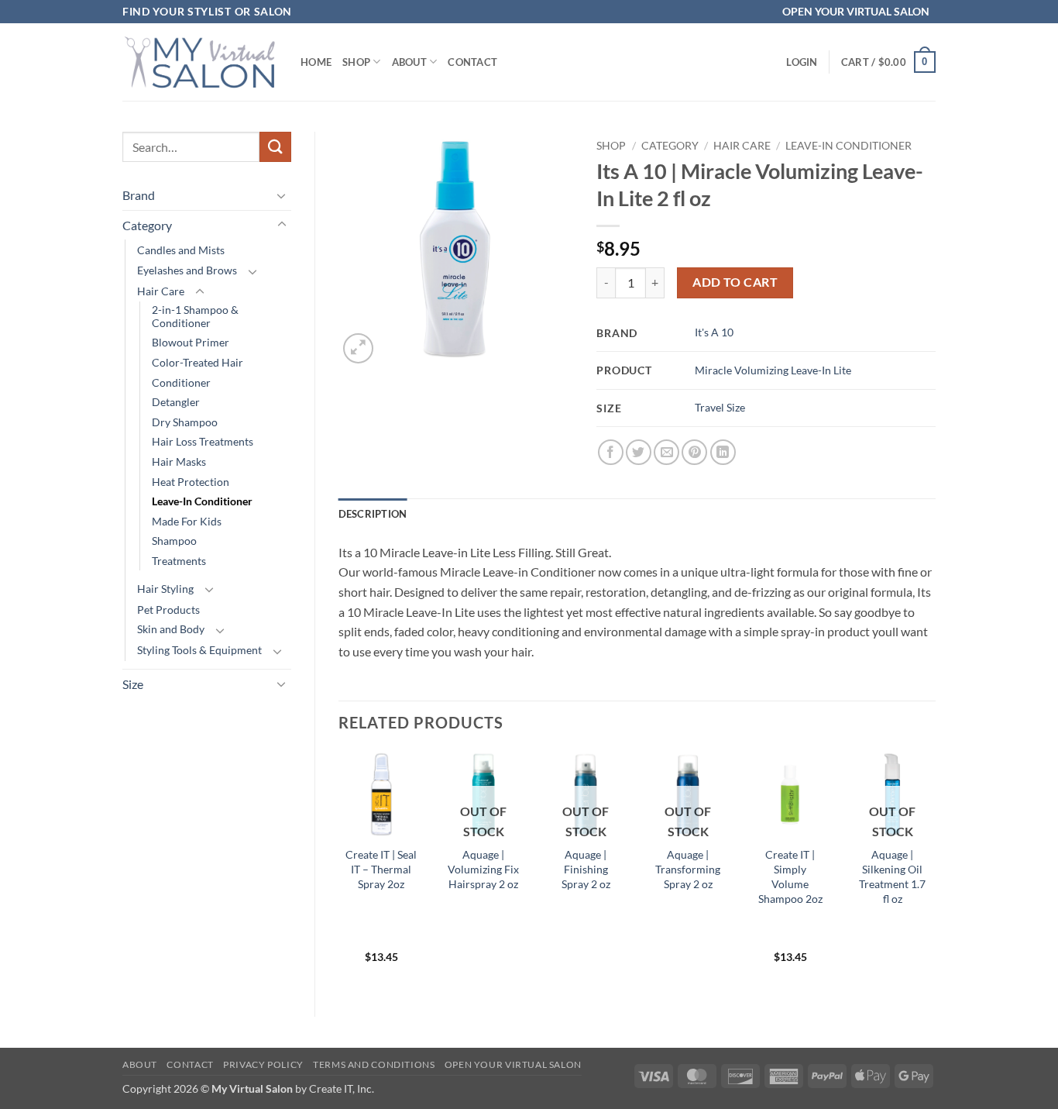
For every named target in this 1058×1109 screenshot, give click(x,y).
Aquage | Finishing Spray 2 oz (586, 869)
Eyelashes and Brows (187, 270)
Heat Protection (190, 481)
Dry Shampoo (185, 422)
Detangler (176, 401)
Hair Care (160, 291)
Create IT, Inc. (341, 1088)
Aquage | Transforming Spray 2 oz (687, 869)
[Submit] (274, 147)
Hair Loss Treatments (202, 441)
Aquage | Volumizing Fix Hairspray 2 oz (483, 869)
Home (316, 62)
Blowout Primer (190, 342)
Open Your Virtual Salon (513, 1064)
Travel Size (720, 407)
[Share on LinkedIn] (723, 452)
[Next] (934, 870)
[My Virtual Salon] (199, 61)
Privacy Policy (263, 1064)
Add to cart (735, 282)
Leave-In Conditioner (202, 501)
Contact (472, 62)
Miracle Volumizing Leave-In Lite (773, 370)
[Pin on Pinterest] (694, 452)
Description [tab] (372, 514)
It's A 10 (714, 332)
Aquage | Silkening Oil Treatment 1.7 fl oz (892, 876)
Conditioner (181, 382)
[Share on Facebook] (610, 452)
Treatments (179, 560)
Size (132, 684)
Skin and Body (170, 628)
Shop (356, 62)
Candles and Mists (181, 250)
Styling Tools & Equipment (199, 649)
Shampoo (174, 540)
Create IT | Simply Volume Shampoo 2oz (790, 876)
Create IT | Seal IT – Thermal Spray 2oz (381, 869)
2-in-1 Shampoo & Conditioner (195, 316)
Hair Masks (179, 461)
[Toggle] (282, 195)
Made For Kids (187, 521)
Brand (138, 195)
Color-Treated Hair (197, 362)
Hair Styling (165, 588)
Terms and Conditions (374, 1064)
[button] (801, 61)
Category (147, 225)
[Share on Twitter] (638, 452)
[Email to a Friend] (666, 452)
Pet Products (168, 609)
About (409, 62)
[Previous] (339, 870)
